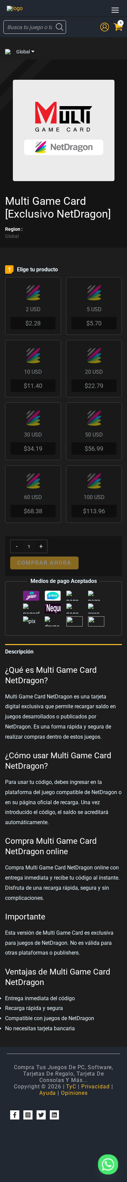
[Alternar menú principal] (115, 10)
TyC (71, 1086)
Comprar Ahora (44, 563)
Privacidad (95, 1086)
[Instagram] (28, 1114)
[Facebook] (14, 1114)
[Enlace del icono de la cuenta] (104, 27)
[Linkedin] (54, 1114)
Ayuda (47, 1093)
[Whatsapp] (108, 1164)
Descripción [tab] (19, 651)
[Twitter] (41, 1114)
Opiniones (74, 1093)
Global (23, 51)
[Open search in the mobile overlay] (34, 27)
